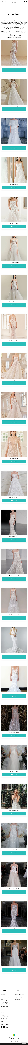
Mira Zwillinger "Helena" (14, 145)
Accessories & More (4, 1000)
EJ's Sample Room (4, 1002)
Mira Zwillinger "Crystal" (14, 967)
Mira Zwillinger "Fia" (14, 66)
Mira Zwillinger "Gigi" (14, 849)
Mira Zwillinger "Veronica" (14, 654)
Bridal (2, 993)
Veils (2, 999)
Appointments (3, 1010)
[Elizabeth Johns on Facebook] (1, 1027)
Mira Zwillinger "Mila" (14, 771)
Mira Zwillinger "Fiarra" (14, 928)
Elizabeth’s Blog (4, 1015)
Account (21, 1)
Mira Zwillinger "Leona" (14, 614)
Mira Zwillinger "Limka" (14, 575)
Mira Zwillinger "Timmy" (14, 340)
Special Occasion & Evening (6, 997)
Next (24, 981)
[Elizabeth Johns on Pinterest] (7, 1027)
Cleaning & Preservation (19, 994)
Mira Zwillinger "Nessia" (14, 301)
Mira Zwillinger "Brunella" (14, 536)
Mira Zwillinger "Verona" (14, 693)
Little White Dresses (5, 996)
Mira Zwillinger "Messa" (14, 810)
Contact (2, 1020)
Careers (2, 1012)
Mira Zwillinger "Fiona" (14, 888)
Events (2, 1013)
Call (5, 1)
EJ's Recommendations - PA (20, 997)
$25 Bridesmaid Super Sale (6, 1003)
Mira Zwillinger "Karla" (14, 419)
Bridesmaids (3, 994)
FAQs (2, 1021)
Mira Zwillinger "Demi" (14, 458)
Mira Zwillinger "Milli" (14, 223)
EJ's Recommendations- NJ (20, 996)
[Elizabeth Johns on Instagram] (4, 1027)
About (2, 1009)
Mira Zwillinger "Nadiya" (14, 732)
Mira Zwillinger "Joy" (14, 106)
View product (14, 70)
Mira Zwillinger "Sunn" (14, 184)
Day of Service (17, 999)
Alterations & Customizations (20, 993)
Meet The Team (4, 1018)
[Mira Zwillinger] (14, 53)
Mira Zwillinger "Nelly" (14, 262)
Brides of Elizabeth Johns (5, 1016)
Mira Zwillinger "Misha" (14, 380)
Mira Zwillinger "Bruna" (14, 497)
